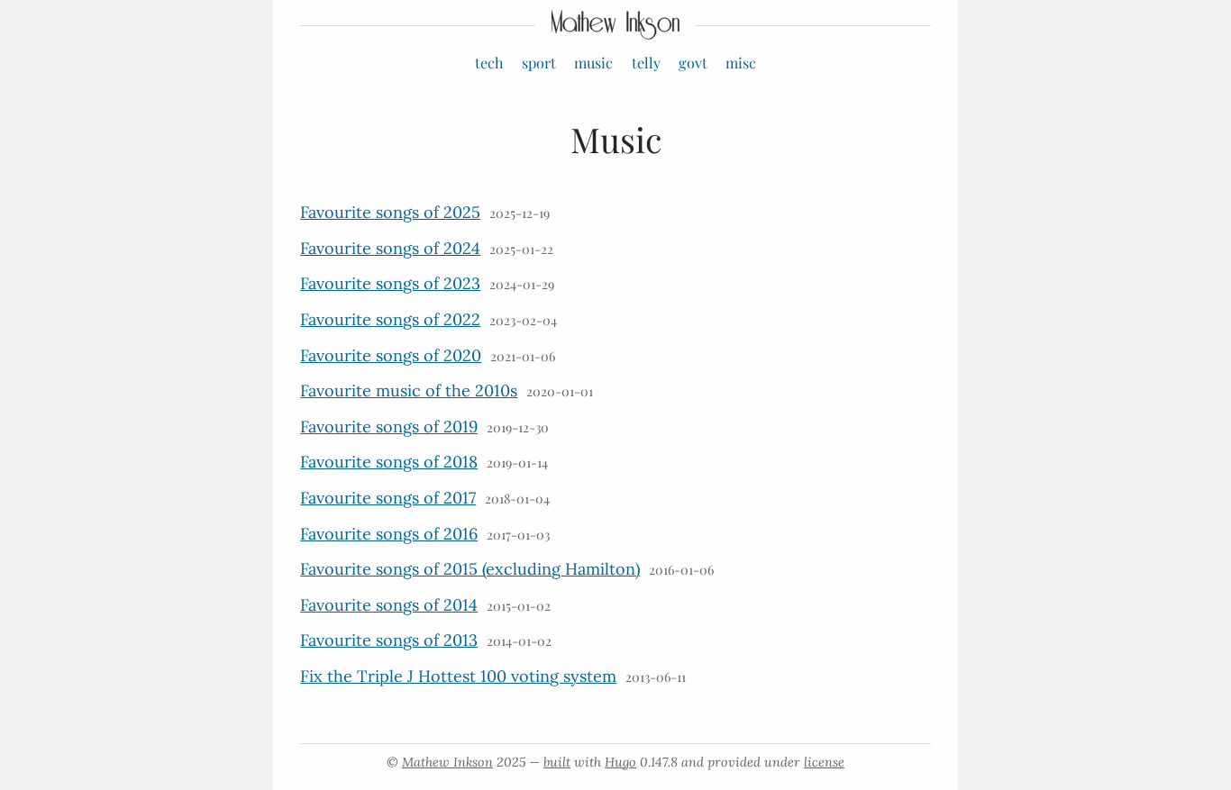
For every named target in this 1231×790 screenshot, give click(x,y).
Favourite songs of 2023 (390, 283)
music (593, 62)
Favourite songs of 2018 (389, 461)
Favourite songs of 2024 (390, 248)
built (556, 762)
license (824, 762)
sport (539, 62)
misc (740, 62)
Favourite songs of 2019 (389, 426)
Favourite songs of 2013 (389, 640)
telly (646, 62)
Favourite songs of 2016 (389, 533)
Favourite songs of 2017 (388, 497)
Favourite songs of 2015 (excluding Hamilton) (470, 568)
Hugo (620, 762)
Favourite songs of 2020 (390, 355)
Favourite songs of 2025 (390, 212)
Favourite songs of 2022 (390, 319)
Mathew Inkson (447, 762)
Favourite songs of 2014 (389, 605)
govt (693, 62)
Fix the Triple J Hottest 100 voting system (458, 676)
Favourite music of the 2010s (408, 390)
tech (489, 62)
